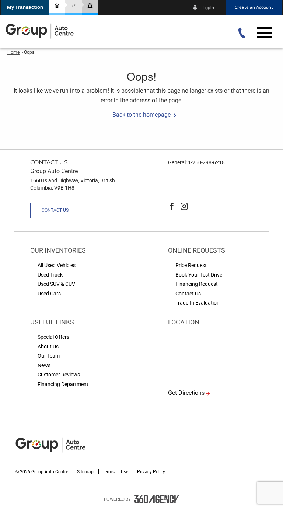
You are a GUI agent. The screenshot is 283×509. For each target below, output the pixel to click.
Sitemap (86, 471)
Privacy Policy (151, 471)
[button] (25, 7)
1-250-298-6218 (206, 162)
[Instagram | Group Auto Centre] (184, 207)
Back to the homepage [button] (141, 114)
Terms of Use (115, 471)
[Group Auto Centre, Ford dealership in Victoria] (40, 30)
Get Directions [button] (186, 392)
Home (13, 52)
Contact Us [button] (55, 210)
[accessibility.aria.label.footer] (156, 499)
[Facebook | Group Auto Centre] (171, 207)
